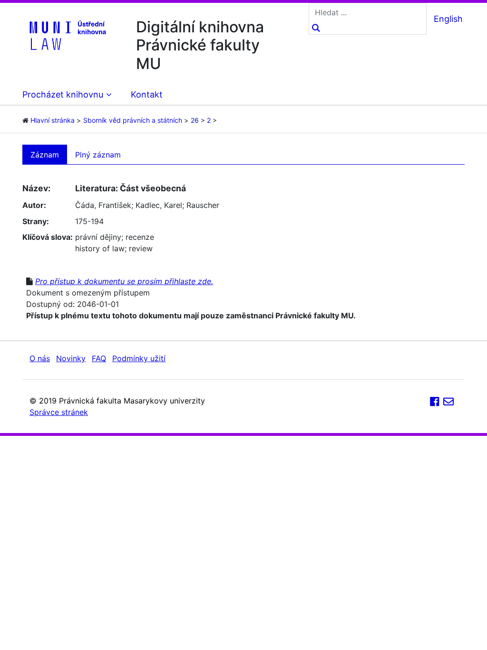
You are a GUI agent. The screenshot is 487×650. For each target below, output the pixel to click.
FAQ (99, 358)
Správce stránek (58, 412)
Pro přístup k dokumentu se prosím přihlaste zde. (124, 281)
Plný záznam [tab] (98, 154)
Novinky (71, 358)
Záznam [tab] (44, 154)
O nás (39, 358)
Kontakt (147, 94)
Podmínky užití (139, 358)
